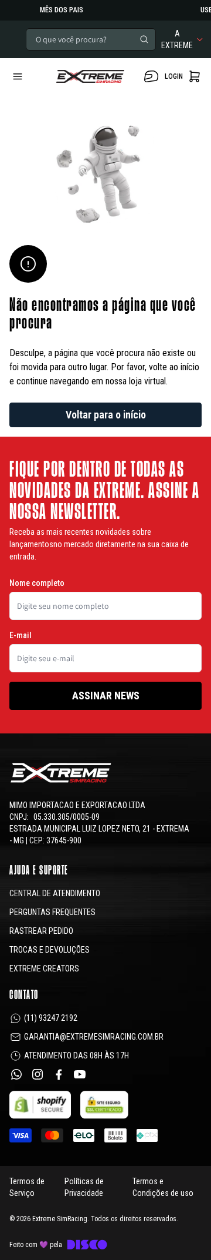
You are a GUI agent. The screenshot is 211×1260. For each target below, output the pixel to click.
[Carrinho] (90, 76)
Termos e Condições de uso (162, 1187)
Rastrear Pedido (41, 931)
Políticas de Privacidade (84, 1187)
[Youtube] (80, 1074)
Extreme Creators (44, 968)
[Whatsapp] (16, 1074)
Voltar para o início (106, 414)
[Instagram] (37, 1074)
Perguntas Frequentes (52, 912)
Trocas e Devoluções (49, 949)
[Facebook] (59, 1074)
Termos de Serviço (27, 1187)
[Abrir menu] (28, 76)
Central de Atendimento (54, 893)
